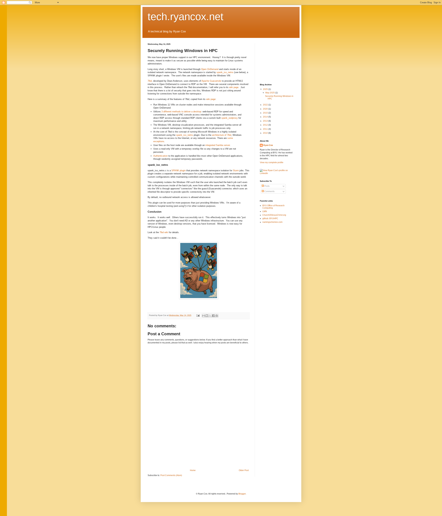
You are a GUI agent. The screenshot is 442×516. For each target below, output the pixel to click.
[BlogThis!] (207, 315)
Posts (267, 186)
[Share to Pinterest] (216, 315)
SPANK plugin (178, 170)
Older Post (244, 470)
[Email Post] (198, 315)
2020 (265, 109)
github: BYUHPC (270, 218)
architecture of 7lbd (221, 135)
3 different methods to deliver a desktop (181, 111)
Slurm (236, 170)
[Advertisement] (198, 443)
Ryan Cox (268, 145)
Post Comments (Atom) (171, 475)
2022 (265, 105)
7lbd (150, 81)
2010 (265, 133)
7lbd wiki (164, 232)
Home (193, 470)
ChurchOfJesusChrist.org (274, 215)
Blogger (242, 494)
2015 (265, 113)
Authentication (160, 156)
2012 (265, 125)
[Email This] (203, 315)
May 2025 (270, 92)
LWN (264, 211)
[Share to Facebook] (213, 315)
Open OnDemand (209, 69)
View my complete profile (271, 162)
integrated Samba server (217, 145)
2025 (265, 89)
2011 (265, 129)
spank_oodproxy (229, 118)
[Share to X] (210, 315)
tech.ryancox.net (185, 16)
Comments (269, 191)
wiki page (233, 87)
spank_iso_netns (225, 72)
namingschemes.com (272, 222)
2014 (265, 117)
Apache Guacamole (211, 81)
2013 (265, 121)
